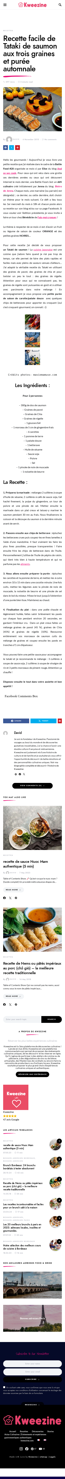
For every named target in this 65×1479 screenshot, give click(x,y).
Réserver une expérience (32, 1074)
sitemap (43, 1457)
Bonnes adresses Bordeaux (19, 1158)
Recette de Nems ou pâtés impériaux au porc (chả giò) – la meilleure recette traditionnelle (32, 968)
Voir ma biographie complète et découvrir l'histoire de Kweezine (36, 765)
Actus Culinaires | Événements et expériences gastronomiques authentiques (25, 1436)
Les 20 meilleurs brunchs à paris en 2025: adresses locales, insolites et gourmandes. (22, 1228)
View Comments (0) (31, 785)
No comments (50, 139)
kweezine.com (27, 1440)
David (16, 139)
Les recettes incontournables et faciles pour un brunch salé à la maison (23, 1206)
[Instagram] (21, 1448)
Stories (50, 1431)
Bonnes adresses (13, 1161)
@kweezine (31, 1405)
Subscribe (30, 1379)
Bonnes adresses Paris (16, 1220)
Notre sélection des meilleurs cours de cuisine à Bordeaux (22, 1247)
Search (51, 1019)
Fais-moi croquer (47, 217)
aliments (25, 563)
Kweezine (33, 1457)
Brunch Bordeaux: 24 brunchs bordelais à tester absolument (19, 1167)
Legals (52, 1457)
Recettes (8, 30)
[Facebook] (26, 1448)
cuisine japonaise (42, 249)
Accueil (12, 1431)
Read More (12, 890)
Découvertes (38, 1431)
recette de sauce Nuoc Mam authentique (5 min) (25, 864)
